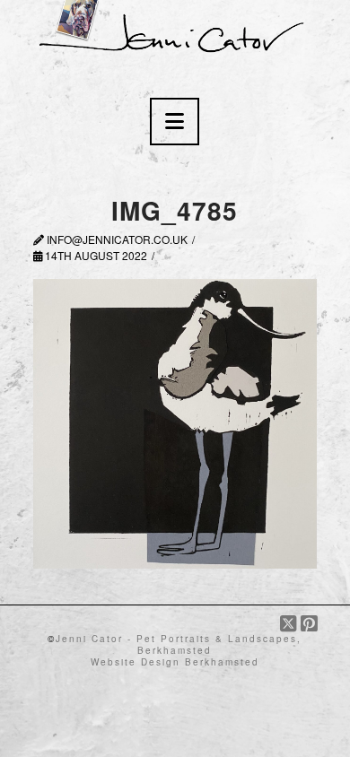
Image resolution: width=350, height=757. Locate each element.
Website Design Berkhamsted (175, 662)
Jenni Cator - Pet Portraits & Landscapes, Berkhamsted (179, 644)
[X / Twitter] (290, 623)
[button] (174, 121)
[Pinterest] (309, 623)
